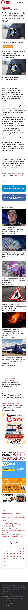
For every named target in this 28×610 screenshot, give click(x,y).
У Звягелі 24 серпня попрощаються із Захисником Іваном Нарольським (13, 229)
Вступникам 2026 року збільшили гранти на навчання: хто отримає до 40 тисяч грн (14, 530)
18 (7, 556)
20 (14, 556)
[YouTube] (20, 2)
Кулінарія (5, 392)
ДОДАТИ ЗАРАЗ (8, 46)
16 (23, 554)
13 (14, 554)
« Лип (5, 565)
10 (4, 554)
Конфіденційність (7, 605)
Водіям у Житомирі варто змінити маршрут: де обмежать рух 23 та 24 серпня (14, 306)
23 (23, 556)
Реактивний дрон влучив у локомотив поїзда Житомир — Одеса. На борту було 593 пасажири (13, 360)
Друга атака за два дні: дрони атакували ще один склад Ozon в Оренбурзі (13, 280)
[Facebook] (23, 2)
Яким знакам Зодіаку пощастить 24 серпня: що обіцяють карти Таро (11, 384)
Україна (20, 392)
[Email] (17, 2)
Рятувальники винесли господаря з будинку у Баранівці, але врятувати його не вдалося (13, 333)
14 (17, 554)
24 (4, 559)
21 (17, 556)
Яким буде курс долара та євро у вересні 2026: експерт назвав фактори (13, 255)
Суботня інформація (8, 380)
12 (11, 554)
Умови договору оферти (9, 603)
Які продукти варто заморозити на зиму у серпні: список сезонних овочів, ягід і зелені (14, 395)
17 (4, 556)
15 (20, 554)
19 (11, 556)
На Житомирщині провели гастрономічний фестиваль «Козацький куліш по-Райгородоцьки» (12, 408)
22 (20, 556)
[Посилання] (6, 2)
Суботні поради (13, 392)
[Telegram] (25, 2)
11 (7, 554)
